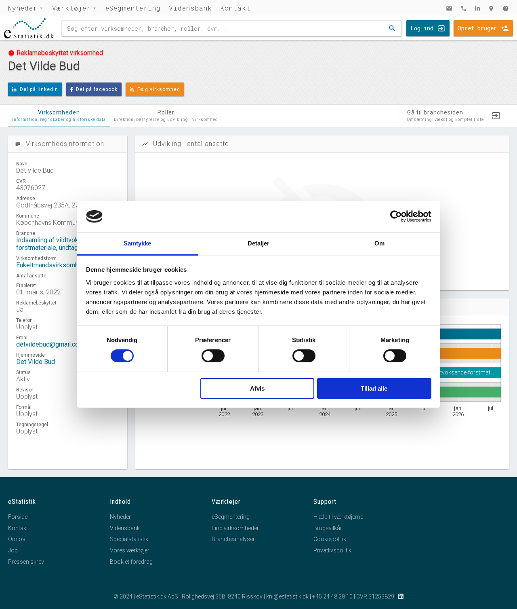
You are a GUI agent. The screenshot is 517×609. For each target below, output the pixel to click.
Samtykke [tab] (137, 243)
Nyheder (23, 8)
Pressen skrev (26, 561)
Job (13, 550)
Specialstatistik (129, 539)
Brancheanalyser (233, 539)
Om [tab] (379, 243)
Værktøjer (71, 8)
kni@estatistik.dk (287, 596)
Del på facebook (97, 89)
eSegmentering (133, 8)
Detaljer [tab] (259, 243)
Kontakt (235, 8)
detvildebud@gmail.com (50, 344)
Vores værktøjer (129, 550)
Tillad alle (374, 388)
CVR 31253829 (375, 596)
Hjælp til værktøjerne (338, 517)
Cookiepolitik (329, 539)
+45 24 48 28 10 (332, 596)
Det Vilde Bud (35, 362)
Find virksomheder (235, 528)
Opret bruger (477, 28)
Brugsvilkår (327, 528)
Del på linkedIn (39, 89)
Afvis (257, 388)
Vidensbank (190, 8)
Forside (17, 517)
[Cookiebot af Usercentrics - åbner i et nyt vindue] (396, 216)
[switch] (213, 355)
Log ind (421, 28)
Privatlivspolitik (332, 550)
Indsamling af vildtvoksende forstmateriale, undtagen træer (59, 244)
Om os (16, 539)
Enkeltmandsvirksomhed (51, 265)
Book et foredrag (131, 561)
